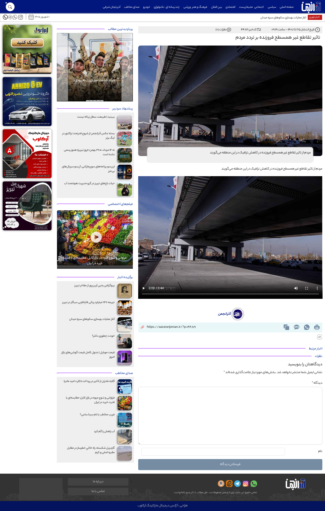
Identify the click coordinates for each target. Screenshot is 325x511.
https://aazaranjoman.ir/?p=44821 (171, 327)
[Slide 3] (95, 100)
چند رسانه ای (173, 7)
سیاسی (272, 7)
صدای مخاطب (132, 7)
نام (320, 451)
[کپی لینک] (286, 327)
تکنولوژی (159, 7)
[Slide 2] (98, 100)
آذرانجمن (224, 314)
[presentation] (70, 216)
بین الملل (216, 7)
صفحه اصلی (287, 7)
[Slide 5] (88, 100)
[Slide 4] (91, 100)
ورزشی (187, 7)
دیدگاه (317, 383)
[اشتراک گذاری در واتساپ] (307, 327)
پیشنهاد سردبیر (123, 109)
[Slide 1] (102, 100)
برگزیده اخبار (125, 277)
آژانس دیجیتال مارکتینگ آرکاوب (158, 506)
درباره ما (98, 481)
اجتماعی (259, 7)
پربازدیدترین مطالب (120, 29)
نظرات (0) (221, 29)
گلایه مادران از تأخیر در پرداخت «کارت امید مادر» (280, 17)
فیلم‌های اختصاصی (120, 204)
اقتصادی (230, 7)
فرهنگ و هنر (199, 7)
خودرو (146, 7)
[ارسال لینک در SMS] (296, 327)
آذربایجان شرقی (111, 7)
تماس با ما (98, 491)
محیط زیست (246, 7)
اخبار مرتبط (315, 349)
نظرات (318, 356)
